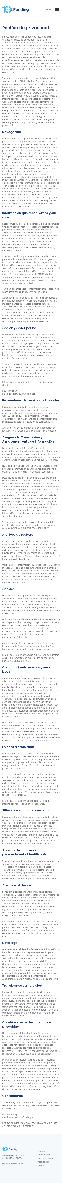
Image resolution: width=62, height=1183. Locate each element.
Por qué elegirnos (46, 1158)
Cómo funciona (44, 1155)
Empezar (41, 1165)
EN (47, 9)
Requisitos (43, 1151)
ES (50, 9)
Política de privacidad (13, 1163)
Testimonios (43, 1162)
